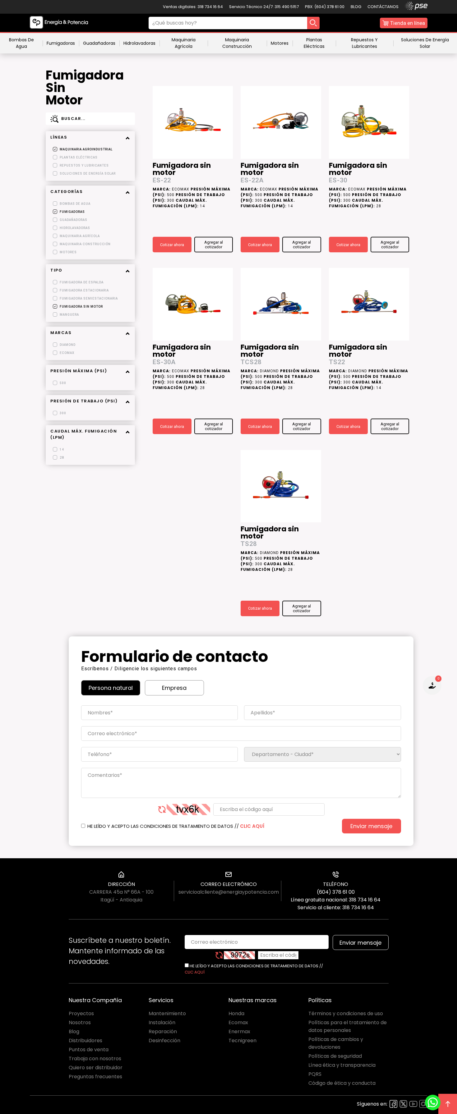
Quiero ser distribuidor (95, 1067)
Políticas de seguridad (335, 1056)
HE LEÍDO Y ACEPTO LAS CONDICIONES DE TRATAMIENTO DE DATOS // (175, 826)
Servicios (161, 1000)
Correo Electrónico (229, 884)
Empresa (174, 688)
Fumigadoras (61, 43)
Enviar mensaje (371, 826)
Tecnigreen (242, 1040)
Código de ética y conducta (342, 1083)
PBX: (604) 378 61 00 (324, 7)
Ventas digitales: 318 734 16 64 (193, 7)
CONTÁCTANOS (383, 7)
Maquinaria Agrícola (184, 43)
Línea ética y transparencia (342, 1065)
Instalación (162, 1022)
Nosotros (80, 1022)
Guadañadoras (99, 43)
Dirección (121, 884)
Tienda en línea (407, 23)
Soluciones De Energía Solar (425, 43)
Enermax (239, 1031)
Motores (280, 43)
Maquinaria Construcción (237, 43)
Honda (236, 1013)
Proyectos (81, 1013)
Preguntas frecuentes (95, 1076)
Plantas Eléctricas (314, 43)
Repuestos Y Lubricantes (364, 43)
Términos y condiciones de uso (345, 1013)
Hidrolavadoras (139, 43)
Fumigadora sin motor (182, 169)
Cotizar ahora (172, 244)
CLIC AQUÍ (252, 826)
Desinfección (164, 1040)
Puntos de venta (88, 1049)
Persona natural (111, 688)
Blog (356, 7)
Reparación (163, 1031)
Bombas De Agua (21, 43)
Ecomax (238, 1022)
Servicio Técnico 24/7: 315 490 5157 (264, 7)
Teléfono (335, 884)
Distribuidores (85, 1040)
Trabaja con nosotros (95, 1058)
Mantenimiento (167, 1013)
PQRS (314, 1074)
